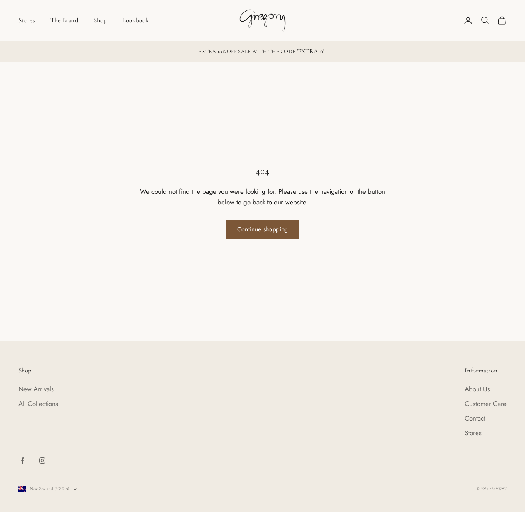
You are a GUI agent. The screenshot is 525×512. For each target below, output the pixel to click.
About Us (477, 389)
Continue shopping (262, 229)
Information (481, 370)
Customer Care (486, 403)
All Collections (38, 403)
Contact (475, 418)
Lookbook (135, 20)
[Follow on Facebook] (22, 460)
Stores (26, 20)
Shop (100, 20)
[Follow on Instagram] (42, 460)
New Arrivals (36, 389)
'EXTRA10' (311, 51)
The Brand (64, 20)
